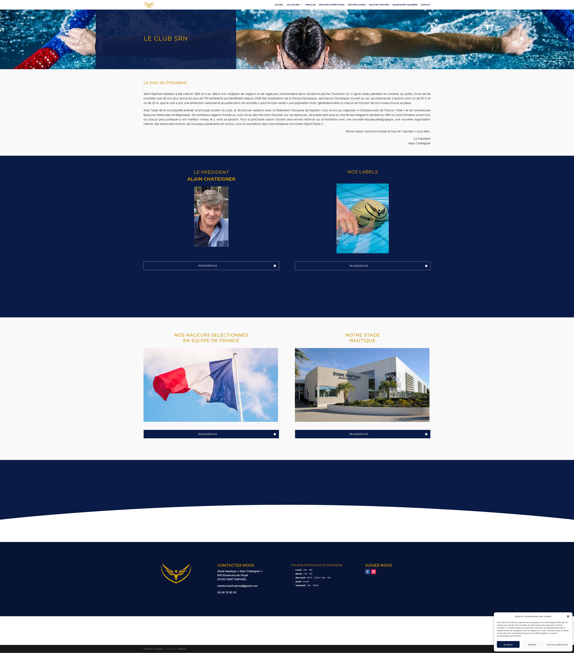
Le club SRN (293, 5)
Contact (425, 5)
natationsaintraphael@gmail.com (237, 585)
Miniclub (310, 5)
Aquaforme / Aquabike (404, 5)
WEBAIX (182, 648)
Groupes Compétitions (331, 5)
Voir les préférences (557, 644)
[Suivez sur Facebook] (367, 571)
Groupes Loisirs (357, 5)
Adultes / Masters (379, 5)
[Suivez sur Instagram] (373, 571)
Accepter (508, 644)
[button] (568, 616)
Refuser (532, 644)
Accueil (279, 5)
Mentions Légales (153, 648)
